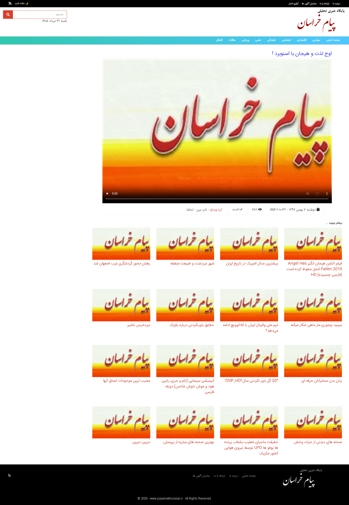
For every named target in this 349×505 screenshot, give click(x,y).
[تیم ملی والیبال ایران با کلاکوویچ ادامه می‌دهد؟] (249, 306)
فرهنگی (271, 40)
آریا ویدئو (216, 210)
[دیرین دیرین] (121, 423)
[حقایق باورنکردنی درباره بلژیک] (185, 306)
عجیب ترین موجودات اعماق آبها (126, 381)
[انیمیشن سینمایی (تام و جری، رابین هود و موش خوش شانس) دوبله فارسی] (185, 361)
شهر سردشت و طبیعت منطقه (192, 264)
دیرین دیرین (141, 442)
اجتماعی (286, 40)
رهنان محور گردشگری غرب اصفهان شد (122, 264)
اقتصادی (301, 40)
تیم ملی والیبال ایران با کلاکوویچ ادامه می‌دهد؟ (250, 328)
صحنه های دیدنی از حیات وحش (318, 442)
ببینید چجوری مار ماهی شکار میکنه (316, 325)
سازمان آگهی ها (309, 4)
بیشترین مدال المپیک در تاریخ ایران (252, 264)
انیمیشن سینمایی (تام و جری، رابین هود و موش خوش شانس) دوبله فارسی (188, 386)
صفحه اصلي (249, 476)
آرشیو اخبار (294, 4)
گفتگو (220, 40)
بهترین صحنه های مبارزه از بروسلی (188, 442)
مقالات (232, 40)
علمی (258, 40)
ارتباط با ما (324, 4)
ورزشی (245, 40)
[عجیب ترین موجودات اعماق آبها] (121, 361)
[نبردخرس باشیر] (121, 306)
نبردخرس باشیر (138, 325)
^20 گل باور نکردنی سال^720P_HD (251, 381)
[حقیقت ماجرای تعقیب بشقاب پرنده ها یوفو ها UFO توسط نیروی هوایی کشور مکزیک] (249, 423)
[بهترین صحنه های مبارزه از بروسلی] (185, 423)
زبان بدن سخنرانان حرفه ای (322, 381)
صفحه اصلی (333, 40)
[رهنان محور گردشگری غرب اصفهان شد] (121, 244)
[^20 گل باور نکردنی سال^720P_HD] (249, 361)
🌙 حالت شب (21, 3)
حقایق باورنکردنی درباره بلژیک (191, 325)
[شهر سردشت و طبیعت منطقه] (185, 244)
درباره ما (336, 4)
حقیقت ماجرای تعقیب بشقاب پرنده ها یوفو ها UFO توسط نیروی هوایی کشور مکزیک (251, 448)
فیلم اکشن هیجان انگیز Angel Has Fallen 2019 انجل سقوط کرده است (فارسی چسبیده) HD (314, 269)
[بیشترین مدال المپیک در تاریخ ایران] (249, 244)
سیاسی (316, 40)
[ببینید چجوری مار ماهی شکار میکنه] (313, 306)
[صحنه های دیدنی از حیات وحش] (313, 423)
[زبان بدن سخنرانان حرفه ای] (313, 361)
